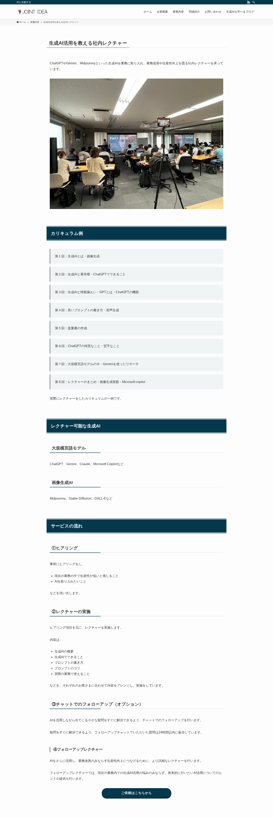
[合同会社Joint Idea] (33, 12)
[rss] (248, 2)
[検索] (253, 2)
